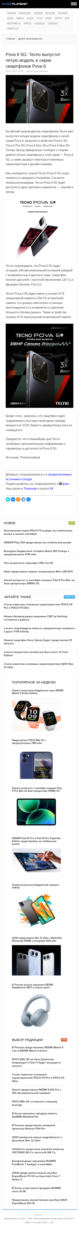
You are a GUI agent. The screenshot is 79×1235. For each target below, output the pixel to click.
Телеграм (30, 488)
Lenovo (53, 23)
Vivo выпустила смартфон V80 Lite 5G (28, 562)
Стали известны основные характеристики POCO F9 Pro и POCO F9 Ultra (38, 1077)
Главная (10, 38)
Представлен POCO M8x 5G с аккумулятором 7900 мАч (29, 742)
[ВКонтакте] (13, 499)
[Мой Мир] (28, 499)
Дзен (65, 483)
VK (52, 488)
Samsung (25, 13)
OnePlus (13, 28)
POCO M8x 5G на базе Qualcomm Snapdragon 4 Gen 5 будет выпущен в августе (36, 1062)
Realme (50, 13)
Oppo (58, 18)
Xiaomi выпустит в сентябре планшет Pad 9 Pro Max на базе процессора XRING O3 (37, 789)
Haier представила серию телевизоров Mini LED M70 (38, 571)
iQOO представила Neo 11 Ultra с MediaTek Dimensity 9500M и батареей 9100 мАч (37, 939)
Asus (30, 18)
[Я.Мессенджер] (8, 499)
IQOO (10, 18)
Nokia (20, 18)
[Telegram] (23, 499)
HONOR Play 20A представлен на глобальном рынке (37, 542)
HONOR (38, 13)
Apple (28, 23)
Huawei (63, 13)
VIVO (39, 18)
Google (40, 23)
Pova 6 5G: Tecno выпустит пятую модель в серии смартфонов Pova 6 (33, 60)
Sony (48, 18)
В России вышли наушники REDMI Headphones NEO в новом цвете (32, 986)
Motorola (14, 23)
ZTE (67, 18)
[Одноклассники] (18, 499)
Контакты (38, 1215)
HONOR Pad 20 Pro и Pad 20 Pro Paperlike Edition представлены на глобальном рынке (36, 841)
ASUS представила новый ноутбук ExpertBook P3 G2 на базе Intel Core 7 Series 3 (36, 1176)
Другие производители (30, 38)
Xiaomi (11, 13)
